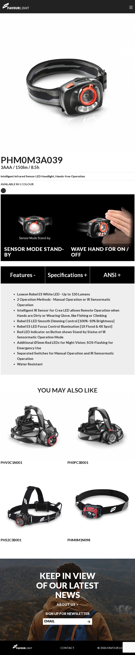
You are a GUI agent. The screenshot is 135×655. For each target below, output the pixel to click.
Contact (67, 647)
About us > (67, 604)
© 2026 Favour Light (112, 647)
